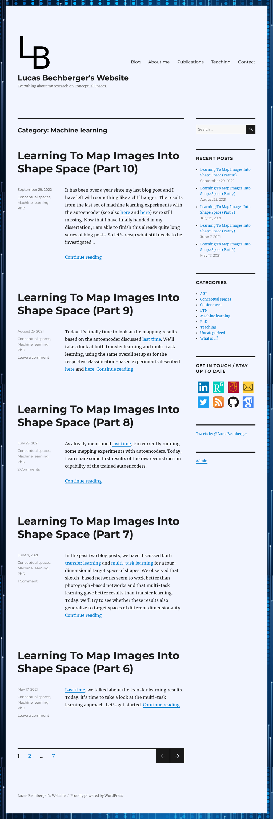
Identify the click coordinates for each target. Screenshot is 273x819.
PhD (21, 208)
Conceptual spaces (34, 197)
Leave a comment (33, 357)
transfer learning (83, 563)
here (125, 212)
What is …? (209, 338)
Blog (136, 61)
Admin (201, 461)
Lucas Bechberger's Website (73, 77)
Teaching (221, 61)
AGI (203, 293)
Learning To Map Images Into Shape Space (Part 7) (98, 527)
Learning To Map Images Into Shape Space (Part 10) (98, 162)
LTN (203, 310)
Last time (75, 689)
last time (151, 339)
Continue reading (83, 257)
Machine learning (33, 202)
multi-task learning (132, 563)
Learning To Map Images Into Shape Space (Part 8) (98, 416)
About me (159, 61)
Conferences (211, 305)
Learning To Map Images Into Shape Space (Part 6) (98, 662)
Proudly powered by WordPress (96, 795)
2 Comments (29, 469)
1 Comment (28, 581)
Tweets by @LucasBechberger (221, 434)
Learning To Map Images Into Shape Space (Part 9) (98, 304)
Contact (246, 61)
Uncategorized (212, 333)
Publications (190, 61)
